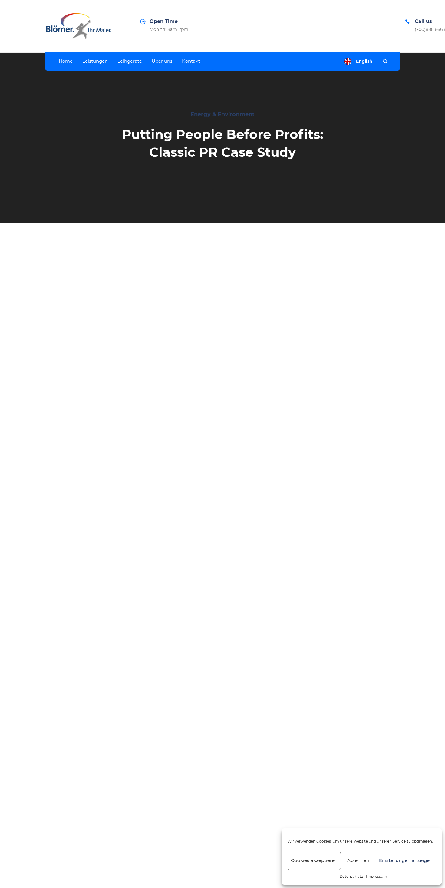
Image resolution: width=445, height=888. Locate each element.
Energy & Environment (222, 114)
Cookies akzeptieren (314, 860)
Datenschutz (351, 876)
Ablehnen (358, 860)
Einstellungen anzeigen (406, 860)
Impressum (376, 876)
